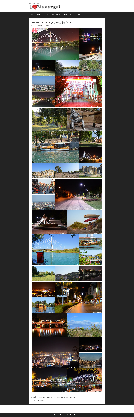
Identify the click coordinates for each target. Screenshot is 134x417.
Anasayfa (32, 14)
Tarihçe (65, 14)
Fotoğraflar (40, 14)
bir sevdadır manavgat (38, 397)
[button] (55, 44)
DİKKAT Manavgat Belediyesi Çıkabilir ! (42, 399)
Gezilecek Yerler (56, 14)
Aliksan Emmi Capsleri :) (76, 14)
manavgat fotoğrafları (48, 397)
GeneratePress (78, 414)
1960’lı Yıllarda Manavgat (38, 400)
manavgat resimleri (70, 397)
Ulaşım (47, 14)
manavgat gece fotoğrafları (60, 397)
